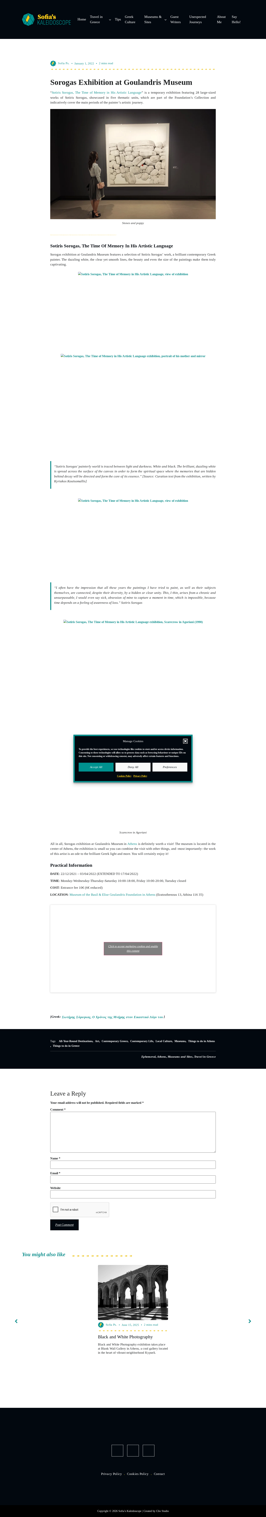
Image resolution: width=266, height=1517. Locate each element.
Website (55, 1188)
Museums (180, 1041)
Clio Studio (162, 1511)
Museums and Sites (180, 1056)
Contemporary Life (141, 1041)
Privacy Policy (140, 775)
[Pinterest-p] (148, 1450)
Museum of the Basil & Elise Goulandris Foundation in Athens (112, 894)
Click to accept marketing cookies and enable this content (133, 948)
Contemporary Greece (115, 1041)
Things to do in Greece (66, 1045)
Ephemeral (148, 1056)
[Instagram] (133, 1450)
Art (97, 1041)
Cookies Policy (124, 775)
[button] (185, 741)
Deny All (133, 767)
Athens (132, 844)
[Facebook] (117, 1450)
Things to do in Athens (201, 1041)
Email (55, 1173)
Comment (58, 1109)
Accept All (96, 767)
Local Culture (164, 1041)
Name (55, 1158)
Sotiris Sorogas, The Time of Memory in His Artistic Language (97, 92)
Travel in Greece (205, 1056)
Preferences (170, 767)
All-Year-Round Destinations (75, 1041)
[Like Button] (212, 63)
